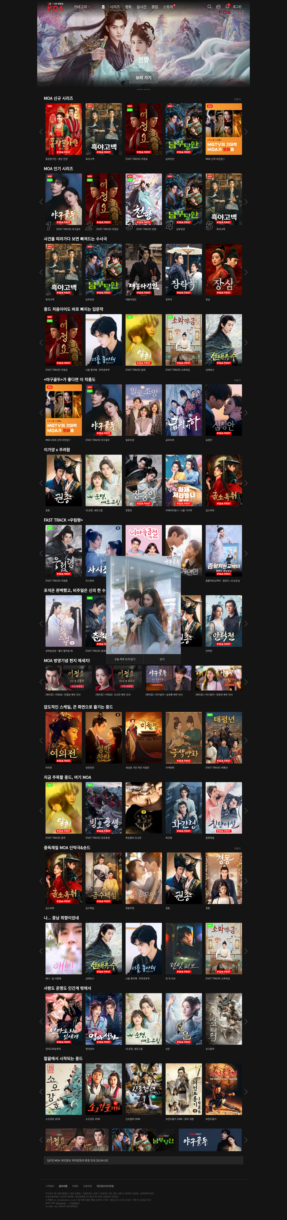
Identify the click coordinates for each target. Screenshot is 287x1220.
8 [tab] (146, 89)
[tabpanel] (143, 47)
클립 (154, 6)
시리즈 (115, 6)
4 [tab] (141, 89)
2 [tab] (143, 651)
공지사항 (63, 1186)
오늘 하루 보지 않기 (124, 659)
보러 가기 (143, 77)
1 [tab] (137, 89)
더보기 (237, 99)
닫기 (162, 659)
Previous (41, 132)
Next (246, 132)
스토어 (169, 6)
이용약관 (87, 1186)
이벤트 (75, 1186)
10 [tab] (149, 89)
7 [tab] (145, 89)
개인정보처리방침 (105, 1186)
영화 (128, 6)
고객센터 (50, 1186)
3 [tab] (140, 89)
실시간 (141, 6)
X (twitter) (74, 1203)
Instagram (61, 1203)
